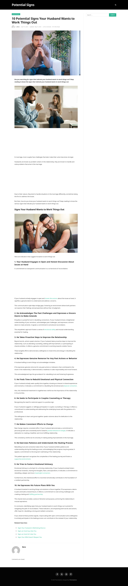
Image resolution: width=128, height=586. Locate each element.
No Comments (47, 27)
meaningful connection (42, 473)
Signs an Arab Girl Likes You (27, 534)
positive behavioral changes (56, 431)
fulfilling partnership (36, 494)
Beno (18, 27)
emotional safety (49, 329)
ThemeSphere (73, 580)
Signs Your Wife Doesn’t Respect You (30, 537)
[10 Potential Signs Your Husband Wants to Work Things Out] (46, 53)
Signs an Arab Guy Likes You (27, 531)
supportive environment (22, 459)
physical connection (70, 386)
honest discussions (51, 298)
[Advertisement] (46, 143)
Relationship (16, 14)
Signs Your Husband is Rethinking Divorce (31, 528)
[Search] (115, 5)
